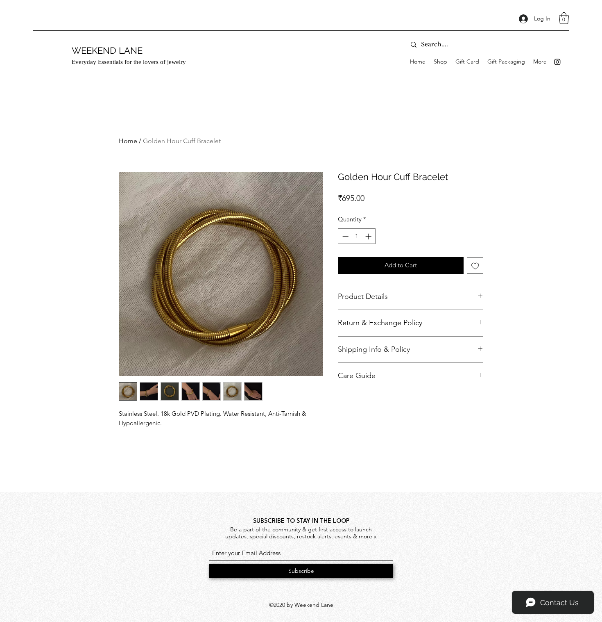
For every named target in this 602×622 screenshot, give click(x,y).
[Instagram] (557, 62)
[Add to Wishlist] (475, 265)
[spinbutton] (357, 236)
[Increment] (369, 236)
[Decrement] (344, 236)
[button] (564, 18)
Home (128, 141)
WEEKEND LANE (107, 50)
